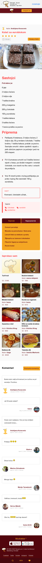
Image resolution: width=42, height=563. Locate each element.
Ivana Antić (27, 525)
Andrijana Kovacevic (19, 28)
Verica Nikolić (15, 506)
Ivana (30, 409)
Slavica (29, 449)
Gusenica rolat (11, 320)
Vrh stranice (20, 538)
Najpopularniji (30, 221)
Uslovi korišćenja (29, 549)
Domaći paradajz (11, 227)
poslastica (11, 210)
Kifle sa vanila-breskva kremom (31, 320)
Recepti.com (4, 549)
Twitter (12, 555)
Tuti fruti (11, 270)
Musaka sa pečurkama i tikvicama (18, 231)
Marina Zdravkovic (17, 468)
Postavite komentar (31, 368)
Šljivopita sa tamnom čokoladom (17, 238)
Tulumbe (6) (31, 345)
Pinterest (31, 555)
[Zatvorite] (1, 4)
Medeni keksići (11, 294)
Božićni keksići (31, 270)
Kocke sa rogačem (31, 294)
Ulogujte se (26, 10)
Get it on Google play (28, 543)
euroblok (22, 207)
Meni (21, 560)
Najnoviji (11, 221)
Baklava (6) (11, 345)
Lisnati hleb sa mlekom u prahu (17, 235)
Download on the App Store (15, 543)
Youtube (17, 555)
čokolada (11, 207)
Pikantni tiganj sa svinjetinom (16, 242)
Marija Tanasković (25, 487)
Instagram (24, 555)
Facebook (6, 555)
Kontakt (16, 551)
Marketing (10, 551)
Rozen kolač (9, 246)
